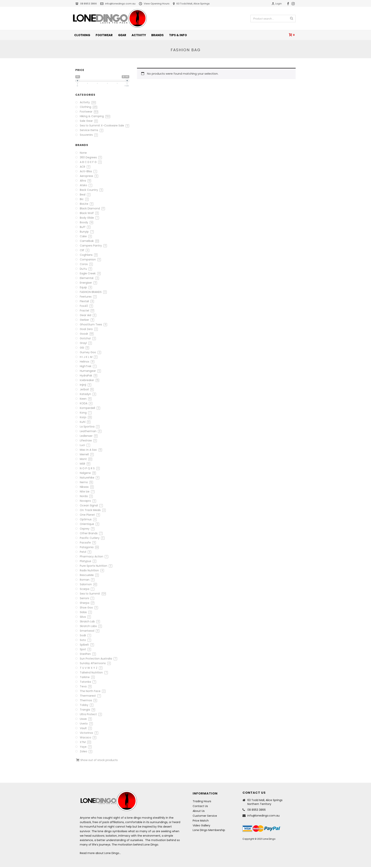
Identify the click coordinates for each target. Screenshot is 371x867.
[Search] (291, 18)
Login (278, 3)
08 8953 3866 (88, 3)
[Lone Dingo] (109, 18)
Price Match (201, 821)
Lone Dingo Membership (209, 830)
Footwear (104, 35)
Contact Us (200, 806)
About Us (199, 811)
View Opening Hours (156, 3)
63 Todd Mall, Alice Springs (193, 3)
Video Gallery (201, 825)
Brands (157, 35)
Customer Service (205, 816)
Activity (139, 35)
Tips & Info (178, 35)
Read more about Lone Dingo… (100, 853)
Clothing (82, 35)
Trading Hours (202, 801)
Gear (122, 35)
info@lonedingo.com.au (120, 3)
